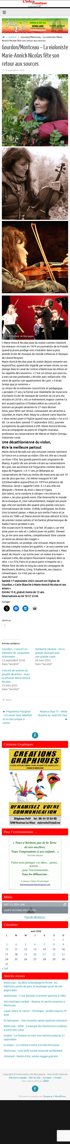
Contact (57, 1077)
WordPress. (60, 1096)
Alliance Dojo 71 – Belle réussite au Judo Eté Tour (52, 713)
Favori (9, 699)
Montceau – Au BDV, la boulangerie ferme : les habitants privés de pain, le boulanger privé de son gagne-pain (33, 986)
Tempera (47, 1096)
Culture (12, 37)
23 (63, 954)
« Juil (5, 968)
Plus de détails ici (34, 917)
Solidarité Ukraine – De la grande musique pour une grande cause (50, 653)
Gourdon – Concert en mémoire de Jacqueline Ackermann (15, 653)
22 (53, 954)
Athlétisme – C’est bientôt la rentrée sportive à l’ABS (35, 995)
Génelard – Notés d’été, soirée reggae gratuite (31, 1056)
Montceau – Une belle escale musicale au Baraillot (33, 1050)
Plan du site (34, 1077)
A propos (46, 1077)
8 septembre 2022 (15, 70)
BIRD (46, 1081)
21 (44, 954)
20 (34, 954)
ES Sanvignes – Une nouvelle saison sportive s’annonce (35, 1020)
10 (6, 949)
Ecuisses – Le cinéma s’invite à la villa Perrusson (31, 1045)
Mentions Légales (18, 1077)
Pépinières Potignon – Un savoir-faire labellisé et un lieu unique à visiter (17, 717)
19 (25, 954)
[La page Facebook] (35, 735)
